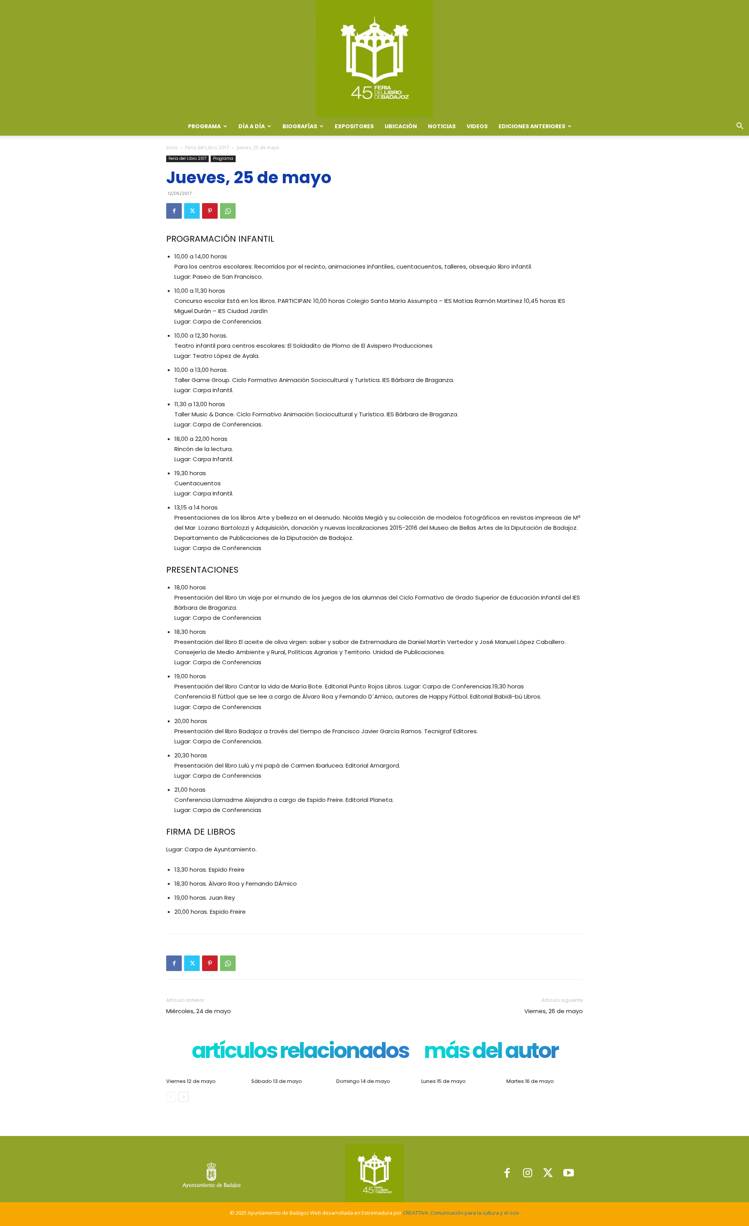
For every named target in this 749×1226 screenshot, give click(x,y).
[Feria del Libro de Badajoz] (374, 58)
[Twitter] (192, 211)
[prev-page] (171, 1097)
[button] (739, 127)
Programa (223, 158)
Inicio (172, 147)
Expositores (354, 126)
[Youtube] (568, 1173)
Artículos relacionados (300, 1052)
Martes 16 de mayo (530, 1081)
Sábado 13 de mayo (276, 1081)
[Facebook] (174, 211)
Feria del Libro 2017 (207, 147)
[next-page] (183, 1097)
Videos (477, 126)
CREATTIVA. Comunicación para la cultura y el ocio (461, 1212)
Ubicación (401, 126)
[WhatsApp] (228, 211)
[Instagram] (527, 1173)
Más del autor (491, 1052)
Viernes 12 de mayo (191, 1081)
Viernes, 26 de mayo (553, 1011)
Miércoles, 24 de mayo (198, 1011)
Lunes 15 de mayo (443, 1081)
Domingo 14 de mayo (363, 1081)
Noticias (442, 126)
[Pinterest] (210, 211)
